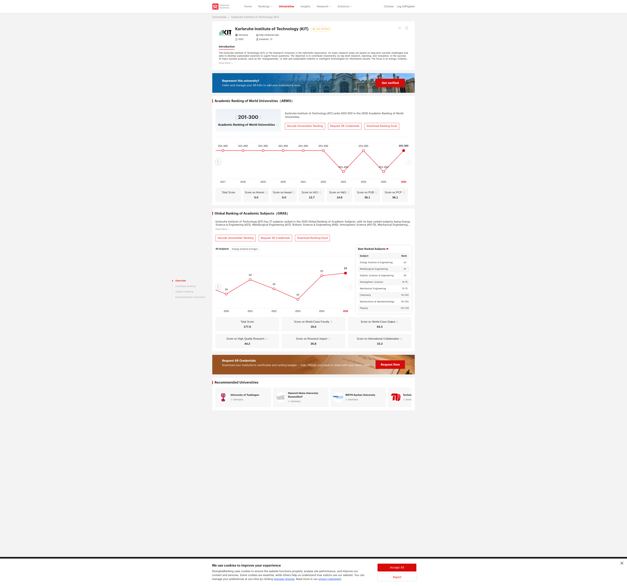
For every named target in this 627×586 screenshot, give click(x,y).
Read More (224, 63)
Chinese (389, 6)
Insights (305, 6)
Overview (180, 281)
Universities (286, 6)
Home (248, 6)
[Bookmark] (406, 28)
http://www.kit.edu (269, 35)
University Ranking (185, 286)
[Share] (399, 28)
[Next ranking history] (408, 161)
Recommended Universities (190, 297)
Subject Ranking (184, 292)
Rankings (264, 6)
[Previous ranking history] (218, 161)
